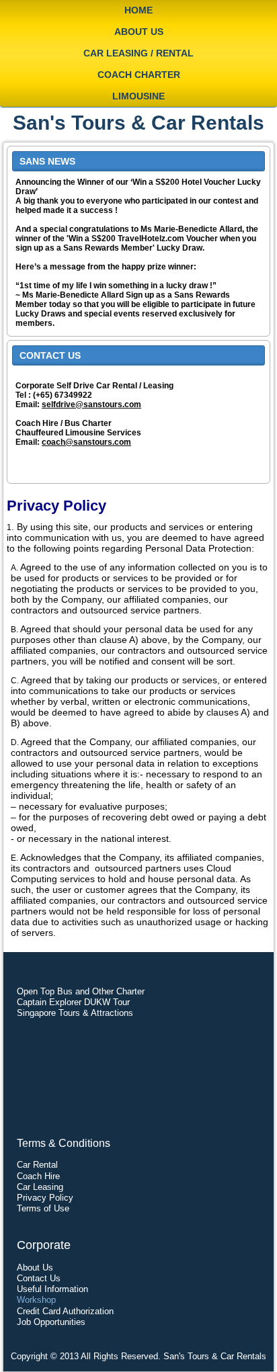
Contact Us (39, 1278)
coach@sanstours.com (86, 442)
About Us (138, 31)
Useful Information (52, 1289)
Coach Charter (138, 74)
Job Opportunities (51, 1322)
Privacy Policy (45, 1198)
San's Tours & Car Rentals (138, 123)
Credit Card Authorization (65, 1311)
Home (138, 10)
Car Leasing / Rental (138, 53)
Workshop (36, 1300)
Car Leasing (40, 1187)
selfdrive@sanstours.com (91, 404)
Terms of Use (43, 1208)
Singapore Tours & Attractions (75, 1013)
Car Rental (37, 1165)
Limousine (138, 96)
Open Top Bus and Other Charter (81, 991)
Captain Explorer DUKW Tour (73, 1002)
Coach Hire (38, 1176)
